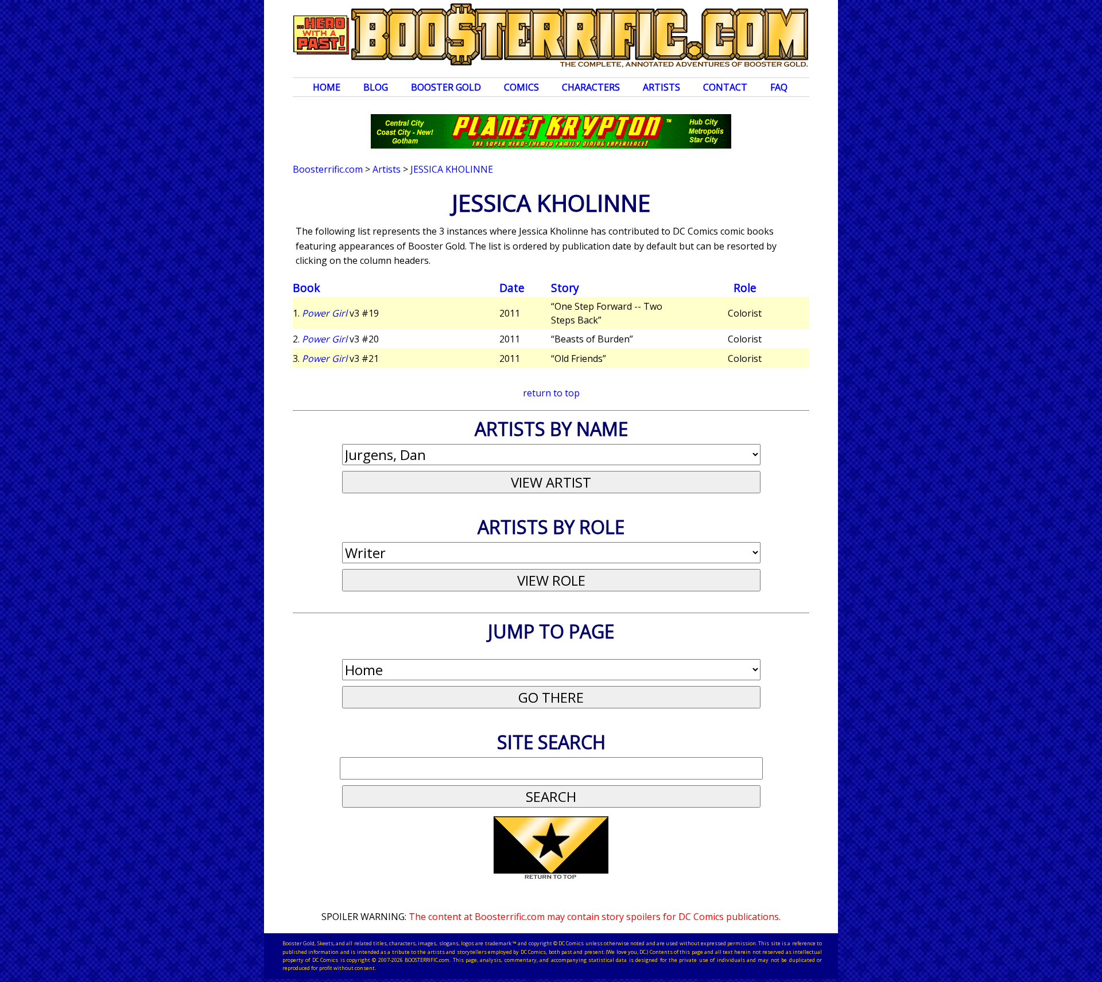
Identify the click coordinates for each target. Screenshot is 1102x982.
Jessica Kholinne (451, 169)
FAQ (778, 87)
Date (512, 287)
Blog (375, 87)
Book (306, 287)
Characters (591, 87)
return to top (551, 393)
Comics (521, 87)
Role (745, 287)
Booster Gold (446, 87)
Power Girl (324, 313)
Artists (661, 87)
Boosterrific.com (328, 169)
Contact (725, 87)
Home (326, 87)
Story (565, 287)
